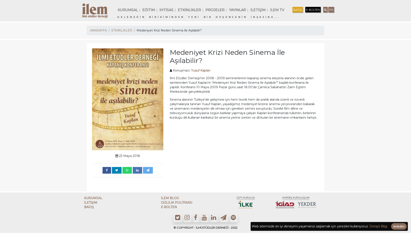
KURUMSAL (128, 10)
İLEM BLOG (170, 198)
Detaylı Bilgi (378, 226)
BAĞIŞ (297, 9)
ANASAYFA (98, 30)
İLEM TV (277, 10)
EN (331, 9)
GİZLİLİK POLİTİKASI (176, 202)
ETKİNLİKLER (189, 10)
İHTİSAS (166, 10)
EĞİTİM (148, 10)
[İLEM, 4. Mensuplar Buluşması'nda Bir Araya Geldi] (107, 170)
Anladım (399, 226)
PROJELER (215, 10)
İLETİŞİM (258, 10)
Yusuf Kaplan (200, 70)
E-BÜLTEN (313, 9)
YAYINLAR (237, 10)
